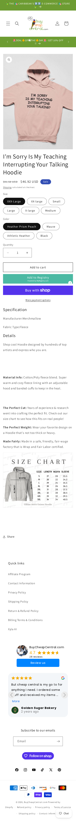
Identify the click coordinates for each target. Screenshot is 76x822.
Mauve (51, 226)
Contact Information (21, 583)
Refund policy (24, 807)
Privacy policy (42, 807)
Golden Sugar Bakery (38, 707)
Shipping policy (27, 813)
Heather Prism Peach (21, 226)
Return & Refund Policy (23, 611)
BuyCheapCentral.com (46, 647)
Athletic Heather (18, 236)
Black (44, 236)
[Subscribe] (58, 741)
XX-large (37, 201)
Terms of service (62, 807)
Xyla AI (12, 629)
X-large (30, 210)
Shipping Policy (18, 601)
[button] (8, 23)
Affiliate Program (19, 574)
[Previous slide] (11, 695)
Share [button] (11, 536)
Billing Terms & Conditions (25, 620)
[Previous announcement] (7, 41)
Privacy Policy (17, 592)
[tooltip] (70, 283)
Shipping (7, 187)
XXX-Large (14, 201)
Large (11, 210)
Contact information (50, 813)
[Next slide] (64, 695)
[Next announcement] (68, 41)
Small (57, 201)
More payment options (38, 299)
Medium (50, 210)
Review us (38, 663)
